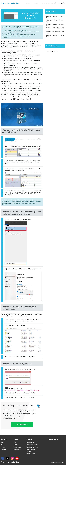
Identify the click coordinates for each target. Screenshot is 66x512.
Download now (21, 424)
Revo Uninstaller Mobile (32, 447)
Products (29, 3)
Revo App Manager (31, 453)
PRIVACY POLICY (62, 462)
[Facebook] (2, 458)
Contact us (3, 449)
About (2, 442)
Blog (55, 3)
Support (42, 3)
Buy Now (35, 3)
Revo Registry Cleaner (32, 444)
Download (9, 139)
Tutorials (16, 444)
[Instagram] (12, 458)
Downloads (49, 3)
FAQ (15, 442)
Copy (6, 388)
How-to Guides (17, 447)
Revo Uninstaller (31, 442)
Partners (3, 447)
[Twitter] (7, 458)
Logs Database (17, 449)
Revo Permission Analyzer (31, 450)
